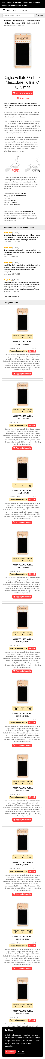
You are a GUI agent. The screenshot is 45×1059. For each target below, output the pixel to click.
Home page (7, 21)
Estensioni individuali (33, 21)
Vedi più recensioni (10, 296)
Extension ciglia (18, 21)
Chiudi (21, 1052)
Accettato (10, 1052)
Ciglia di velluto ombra (12, 23)
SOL (22, 1057)
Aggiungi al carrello (23, 93)
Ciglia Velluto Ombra (22, 343)
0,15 (23, 23)
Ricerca (40, 15)
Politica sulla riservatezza (10, 1057)
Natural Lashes (17, 10)
